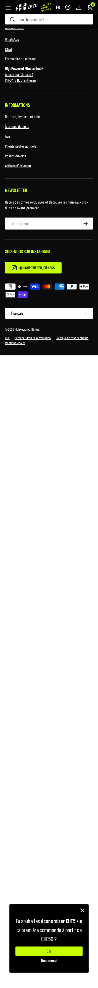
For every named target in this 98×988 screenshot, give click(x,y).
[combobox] (49, 19)
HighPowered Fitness (27, 329)
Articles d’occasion (18, 165)
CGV (7, 338)
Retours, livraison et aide (22, 116)
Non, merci (49, 960)
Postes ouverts (15, 155)
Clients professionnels (20, 146)
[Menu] (8, 7)
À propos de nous (17, 126)
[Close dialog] (82, 910)
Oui (49, 951)
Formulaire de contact (20, 58)
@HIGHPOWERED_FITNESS (37, 267)
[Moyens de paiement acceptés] (49, 291)
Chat (8, 49)
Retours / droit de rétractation (33, 338)
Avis (8, 136)
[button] (58, 7)
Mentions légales (15, 343)
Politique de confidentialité (72, 338)
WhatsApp (12, 39)
